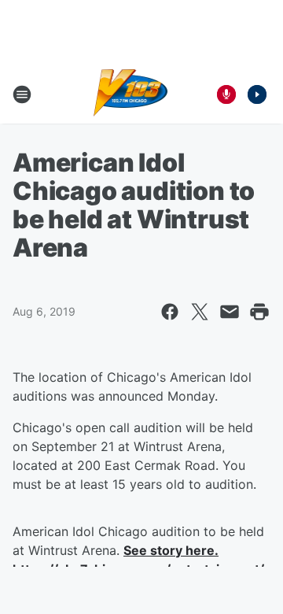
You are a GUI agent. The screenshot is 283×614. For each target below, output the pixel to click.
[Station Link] (131, 94)
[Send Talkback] (226, 94)
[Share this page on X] (200, 312)
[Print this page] (259, 312)
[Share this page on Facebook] (170, 312)
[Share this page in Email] (230, 312)
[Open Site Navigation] (22, 94)
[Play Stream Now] (257, 94)
